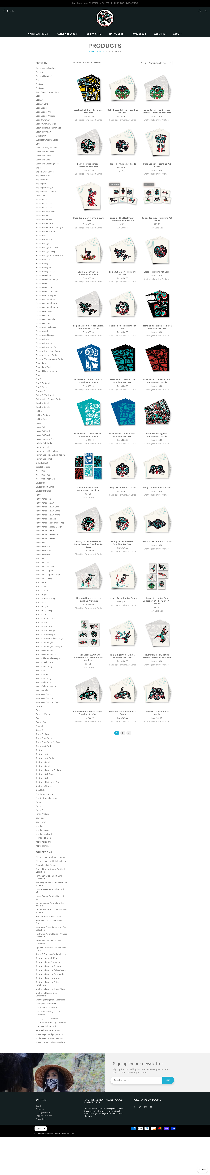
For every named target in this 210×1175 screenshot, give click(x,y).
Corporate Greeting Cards (48, 163)
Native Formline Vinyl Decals (49, 916)
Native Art (40, 542)
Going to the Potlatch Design (49, 399)
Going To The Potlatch (46, 395)
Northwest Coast (43, 694)
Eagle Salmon (42, 179)
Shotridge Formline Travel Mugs (50, 989)
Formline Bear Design (45, 231)
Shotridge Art (42, 754)
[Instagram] (145, 1107)
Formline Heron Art (44, 287)
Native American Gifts (46, 530)
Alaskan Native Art (44, 76)
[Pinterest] (140, 1107)
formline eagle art (44, 834)
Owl (37, 718)
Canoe (39, 143)
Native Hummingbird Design (49, 646)
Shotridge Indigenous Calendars (50, 999)
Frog (38, 375)
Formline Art (41, 199)
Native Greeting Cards (46, 618)
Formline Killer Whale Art (47, 303)
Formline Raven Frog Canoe (48, 351)
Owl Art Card (41, 722)
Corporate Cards (43, 155)
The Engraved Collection (47, 1018)
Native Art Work (43, 554)
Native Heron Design (45, 634)
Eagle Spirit (41, 183)
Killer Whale (41, 471)
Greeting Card (42, 403)
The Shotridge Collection (47, 798)
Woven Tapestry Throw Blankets (50, 1042)
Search (38, 1106)
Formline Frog (42, 263)
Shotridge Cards (43, 766)
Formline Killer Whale (45, 299)
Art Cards (40, 88)
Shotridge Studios (44, 786)
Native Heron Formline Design (49, 638)
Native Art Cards (67, 34)
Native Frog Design (44, 610)
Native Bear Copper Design (48, 574)
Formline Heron (43, 283)
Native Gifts (116, 34)
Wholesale (40, 1109)
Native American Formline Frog (50, 522)
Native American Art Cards (48, 510)
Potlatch (39, 726)
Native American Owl (45, 538)
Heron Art (40, 427)
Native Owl (40, 670)
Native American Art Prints (48, 514)
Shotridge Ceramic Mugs (47, 958)
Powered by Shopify (66, 1133)
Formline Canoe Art (44, 239)
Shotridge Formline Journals (48, 978)
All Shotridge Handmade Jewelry (50, 857)
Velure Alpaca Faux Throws (48, 1030)
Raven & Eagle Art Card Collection (51, 954)
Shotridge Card (43, 762)
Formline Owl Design (45, 335)
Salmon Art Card (43, 746)
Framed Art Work (43, 367)
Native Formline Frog (45, 598)
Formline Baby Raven (45, 211)
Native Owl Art (42, 674)
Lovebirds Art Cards (45, 486)
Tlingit (38, 806)
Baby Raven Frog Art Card (47, 92)
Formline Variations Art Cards (49, 359)
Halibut (39, 411)
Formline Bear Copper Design (49, 227)
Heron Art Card (43, 431)
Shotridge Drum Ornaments (48, 962)
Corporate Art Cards (45, 151)
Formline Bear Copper (46, 223)
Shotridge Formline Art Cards (49, 770)
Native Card (41, 586)
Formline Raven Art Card (47, 347)
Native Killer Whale (44, 650)
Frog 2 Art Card (43, 383)
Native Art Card (43, 546)
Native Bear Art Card (45, 566)
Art (37, 80)
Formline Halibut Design (47, 279)
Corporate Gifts (43, 159)
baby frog (40, 818)
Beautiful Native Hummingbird (50, 127)
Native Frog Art (42, 606)
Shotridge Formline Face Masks (50, 974)
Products (100, 51)
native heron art (43, 842)
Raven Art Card (42, 734)
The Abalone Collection (46, 1007)
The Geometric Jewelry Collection (51, 1022)
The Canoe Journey (44, 794)
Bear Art (39, 100)
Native (39, 494)
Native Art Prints (38, 34)
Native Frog (41, 602)
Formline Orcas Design (46, 327)
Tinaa (38, 802)
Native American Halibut (47, 534)
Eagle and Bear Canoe (46, 191)
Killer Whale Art (43, 475)
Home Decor (139, 34)
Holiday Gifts (93, 34)
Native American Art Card (47, 506)
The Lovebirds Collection (47, 1026)
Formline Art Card (44, 203)
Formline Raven (43, 339)
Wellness (160, 34)
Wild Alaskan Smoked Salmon (49, 1038)
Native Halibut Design (46, 630)
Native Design (42, 590)
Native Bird (41, 582)
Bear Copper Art (43, 112)
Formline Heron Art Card (47, 291)
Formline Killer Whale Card (48, 307)
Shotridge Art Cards (45, 758)
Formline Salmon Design (47, 355)
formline (40, 826)
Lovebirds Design (44, 490)
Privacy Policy (41, 1119)
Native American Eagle (46, 518)
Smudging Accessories (46, 1003)
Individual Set (42, 463)
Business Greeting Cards (47, 139)
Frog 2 (38, 379)
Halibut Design (42, 419)
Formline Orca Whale (45, 319)
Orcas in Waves (43, 714)
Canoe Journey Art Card (46, 147)
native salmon (42, 846)
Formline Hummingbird (46, 295)
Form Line (40, 195)
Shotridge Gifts (42, 778)
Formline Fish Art (43, 259)
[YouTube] (151, 1107)
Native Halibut (42, 622)
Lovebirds (40, 482)
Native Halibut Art (44, 626)
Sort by (143, 62)
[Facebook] (134, 1107)
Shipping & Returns (44, 1116)
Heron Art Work (43, 435)
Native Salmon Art (44, 682)
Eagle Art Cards (43, 175)
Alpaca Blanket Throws (46, 865)
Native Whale (42, 690)
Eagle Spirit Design (44, 187)
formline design (43, 830)
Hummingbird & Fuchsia (47, 451)
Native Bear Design (44, 578)
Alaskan (39, 72)
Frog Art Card (42, 391)
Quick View (88, 88)
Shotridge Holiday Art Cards (48, 782)
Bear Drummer (43, 120)
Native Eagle (41, 594)
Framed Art (41, 363)
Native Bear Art (43, 562)
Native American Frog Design (49, 526)
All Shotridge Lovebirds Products (51, 861)
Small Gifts (40, 790)
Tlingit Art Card (42, 814)
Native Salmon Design (46, 686)
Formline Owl (42, 331)
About (177, 34)
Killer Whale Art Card (45, 478)
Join (168, 1080)
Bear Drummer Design (46, 123)
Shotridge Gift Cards (45, 774)
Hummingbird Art (44, 459)
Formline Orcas (43, 323)
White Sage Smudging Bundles (50, 1034)
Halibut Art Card (43, 415)
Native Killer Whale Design (48, 658)
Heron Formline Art (44, 439)
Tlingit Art (40, 810)
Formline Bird (42, 235)
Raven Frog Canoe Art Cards (48, 742)
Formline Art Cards (44, 207)
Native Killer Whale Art (46, 654)
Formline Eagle (42, 243)
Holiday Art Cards (44, 443)
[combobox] (160, 63)
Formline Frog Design (45, 271)
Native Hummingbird (45, 642)
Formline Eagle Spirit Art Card (49, 255)
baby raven (41, 822)
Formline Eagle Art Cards (47, 247)
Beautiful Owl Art (43, 131)
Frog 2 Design (42, 387)
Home (91, 51)
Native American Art (45, 503)
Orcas (38, 710)
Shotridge (40, 750)
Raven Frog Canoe (44, 738)
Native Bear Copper (45, 570)
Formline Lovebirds (44, 311)
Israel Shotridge (43, 467)
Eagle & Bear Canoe (45, 171)
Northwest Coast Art (45, 698)
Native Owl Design (44, 678)
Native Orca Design (44, 666)
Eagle (38, 167)
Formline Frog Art (44, 267)
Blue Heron (41, 135)
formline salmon (43, 837)
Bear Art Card (42, 104)
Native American (43, 498)
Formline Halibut (43, 275)
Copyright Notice (43, 1112)
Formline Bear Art (44, 219)
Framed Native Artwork (46, 371)
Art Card (39, 84)
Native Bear (41, 558)
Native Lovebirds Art (45, 662)
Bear (38, 95)
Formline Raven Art (44, 343)
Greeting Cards (43, 407)
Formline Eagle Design (46, 251)
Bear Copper (41, 108)
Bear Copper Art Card (45, 116)
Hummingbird (42, 447)
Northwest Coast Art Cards (48, 702)
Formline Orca (42, 315)
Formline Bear (42, 215)
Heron (39, 423)
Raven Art (40, 730)
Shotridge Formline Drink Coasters (51, 970)
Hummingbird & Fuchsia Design (50, 455)
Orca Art (39, 706)
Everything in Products (46, 68)
